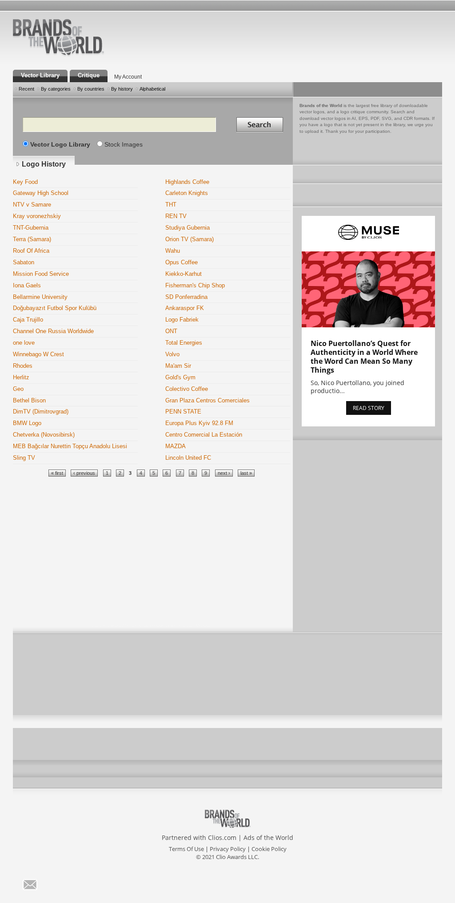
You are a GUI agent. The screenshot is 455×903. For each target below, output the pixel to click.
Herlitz (21, 377)
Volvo (172, 354)
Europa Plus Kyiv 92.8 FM (199, 423)
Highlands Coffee (187, 182)
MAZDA (175, 446)
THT (170, 205)
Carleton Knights (186, 193)
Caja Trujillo (28, 320)
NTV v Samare (32, 205)
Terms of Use (186, 849)
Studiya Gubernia (187, 228)
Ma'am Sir (178, 366)
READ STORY (368, 408)
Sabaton (23, 262)
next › (224, 473)
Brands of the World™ (58, 37)
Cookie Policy (269, 849)
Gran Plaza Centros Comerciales (207, 401)
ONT (171, 331)
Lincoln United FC (188, 458)
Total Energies (183, 343)
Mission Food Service (41, 274)
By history (122, 88)
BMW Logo (27, 423)
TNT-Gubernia (30, 228)
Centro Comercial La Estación (203, 435)
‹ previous (84, 473)
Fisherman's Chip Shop (195, 285)
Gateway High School (40, 193)
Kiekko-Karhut (183, 274)
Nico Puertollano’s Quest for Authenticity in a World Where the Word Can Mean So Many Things (364, 356)
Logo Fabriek (182, 320)
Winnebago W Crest (38, 354)
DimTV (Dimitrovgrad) (40, 412)
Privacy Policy (228, 849)
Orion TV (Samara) (189, 239)
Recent (26, 88)
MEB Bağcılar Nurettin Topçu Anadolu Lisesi (70, 446)
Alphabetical (152, 88)
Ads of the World (268, 837)
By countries (90, 88)
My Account (128, 77)
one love (24, 343)
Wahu (172, 251)
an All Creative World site (87, 55)
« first (57, 473)
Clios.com (222, 837)
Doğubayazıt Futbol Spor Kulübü (54, 308)
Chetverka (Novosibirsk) (44, 435)
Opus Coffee (181, 262)
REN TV (176, 216)
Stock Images (123, 144)
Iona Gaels (27, 285)
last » (246, 473)
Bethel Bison (29, 401)
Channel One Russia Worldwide (53, 331)
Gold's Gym (180, 377)
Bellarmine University (40, 297)
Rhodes (22, 366)
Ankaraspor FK (184, 308)
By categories (56, 88)
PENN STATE (183, 412)
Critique (89, 75)
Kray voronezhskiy (37, 216)
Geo (18, 389)
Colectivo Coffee (186, 389)
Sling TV (24, 458)
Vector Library (40, 75)
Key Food (25, 182)
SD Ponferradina (186, 297)
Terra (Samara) (32, 239)
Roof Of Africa (31, 251)
